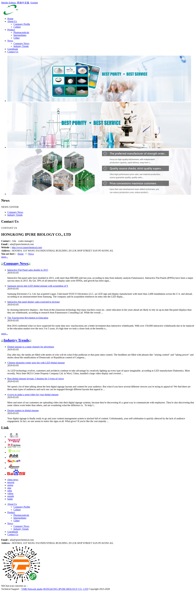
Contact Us (12, 51)
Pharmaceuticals (21, 32)
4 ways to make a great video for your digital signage (32, 394)
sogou (10, 485)
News (10, 40)
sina (9, 488)
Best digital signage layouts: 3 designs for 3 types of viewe (35, 378)
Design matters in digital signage (23, 410)
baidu (10, 499)
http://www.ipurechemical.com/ (27, 247)
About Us (12, 21)
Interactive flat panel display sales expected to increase (33, 302)
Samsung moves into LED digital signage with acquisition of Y (37, 286)
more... (4, 257)
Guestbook (12, 49)
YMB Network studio (32, 589)
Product (11, 29)
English (34, 2)
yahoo (10, 493)
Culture (17, 27)
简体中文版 (23, 2)
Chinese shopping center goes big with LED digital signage (36, 362)
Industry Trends (21, 46)
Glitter (16, 38)
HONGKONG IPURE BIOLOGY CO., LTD (65, 589)
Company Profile (21, 24)
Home (10, 18)
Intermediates (19, 35)
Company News (21, 43)
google (10, 496)
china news (12, 479)
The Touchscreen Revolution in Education (27, 317)
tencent (10, 482)
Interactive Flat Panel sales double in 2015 (27, 270)
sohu (9, 490)
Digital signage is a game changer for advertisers (30, 346)
